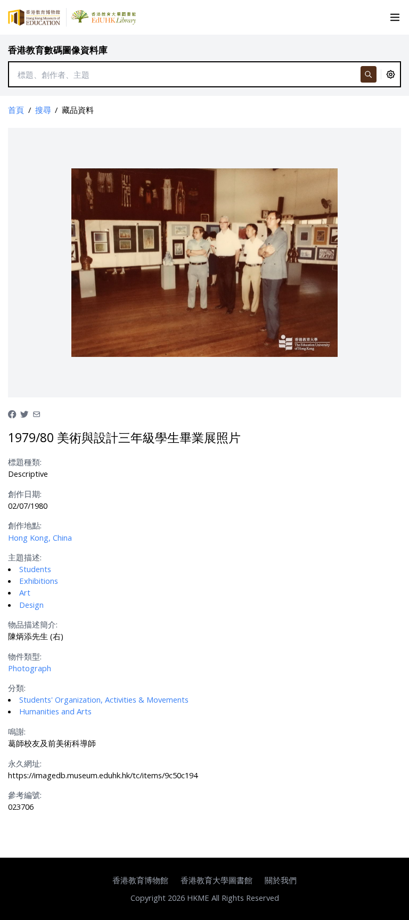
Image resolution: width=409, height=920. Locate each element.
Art (24, 592)
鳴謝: (17, 731)
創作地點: (25, 525)
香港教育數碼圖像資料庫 (58, 50)
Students (35, 569)
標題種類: (25, 462)
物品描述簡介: (33, 624)
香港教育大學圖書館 (216, 880)
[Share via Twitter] (24, 413)
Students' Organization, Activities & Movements (104, 699)
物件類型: (25, 656)
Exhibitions (38, 580)
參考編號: (25, 794)
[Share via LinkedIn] (36, 413)
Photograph (29, 668)
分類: (17, 687)
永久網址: (25, 763)
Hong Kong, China (40, 537)
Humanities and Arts (55, 711)
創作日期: (25, 494)
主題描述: (25, 557)
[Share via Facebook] (12, 413)
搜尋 (43, 109)
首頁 (16, 109)
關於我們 (281, 880)
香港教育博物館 (140, 880)
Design (31, 604)
